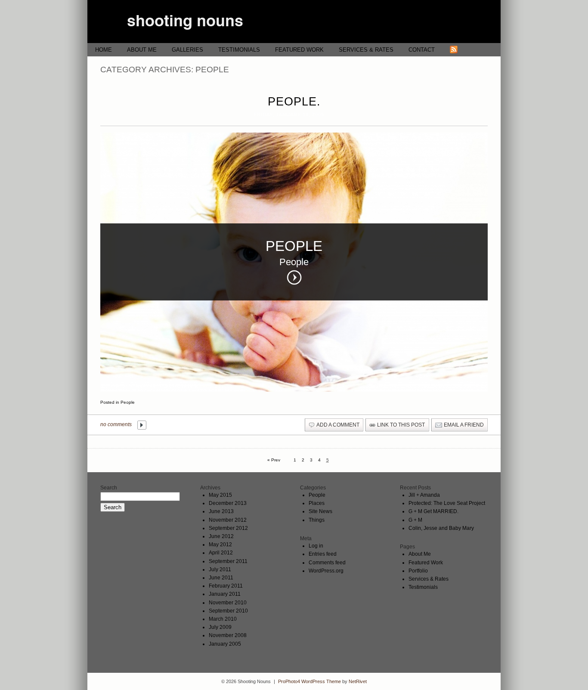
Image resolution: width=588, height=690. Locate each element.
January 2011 (225, 594)
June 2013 (221, 511)
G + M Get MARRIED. (433, 511)
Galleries (187, 50)
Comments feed (327, 563)
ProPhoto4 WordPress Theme (309, 681)
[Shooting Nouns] (294, 41)
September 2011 (228, 561)
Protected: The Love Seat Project (447, 503)
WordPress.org (326, 571)
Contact (422, 50)
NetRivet (358, 681)
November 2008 (228, 635)
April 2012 (221, 553)
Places (317, 503)
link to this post (401, 425)
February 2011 (226, 586)
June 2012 (221, 536)
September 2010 (228, 611)
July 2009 (220, 627)
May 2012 (220, 544)
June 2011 (221, 578)
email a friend (464, 425)
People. (294, 101)
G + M (415, 520)
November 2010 (228, 603)
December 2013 (228, 503)
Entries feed (323, 554)
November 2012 (228, 520)
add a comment (337, 425)
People (128, 402)
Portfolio (418, 571)
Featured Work (299, 50)
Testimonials (239, 50)
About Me (142, 50)
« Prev (273, 460)
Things (317, 520)
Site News (320, 511)
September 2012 (228, 528)
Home (103, 50)
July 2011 (220, 569)
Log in (316, 546)
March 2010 (223, 619)
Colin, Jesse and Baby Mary (441, 528)
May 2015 (220, 495)
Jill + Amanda (424, 495)
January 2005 (225, 644)
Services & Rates (366, 50)
